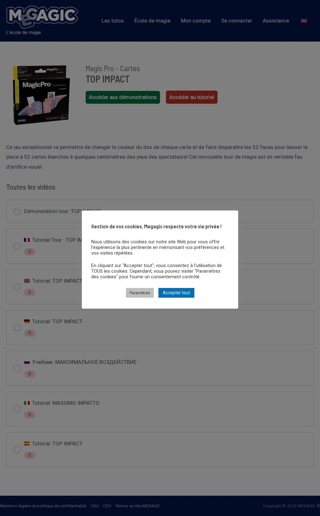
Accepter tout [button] (176, 292)
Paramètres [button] (140, 292)
